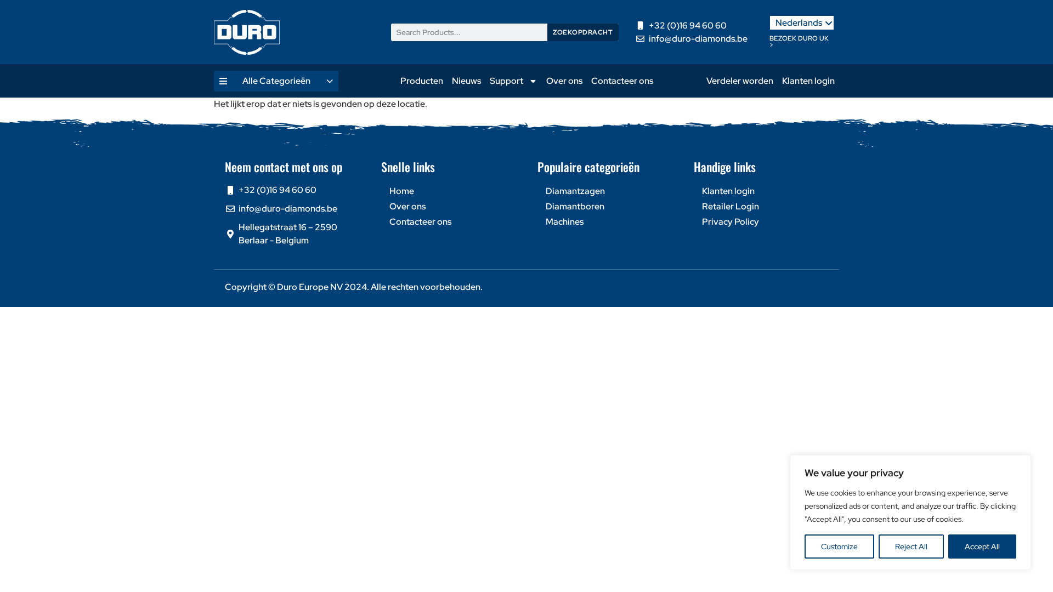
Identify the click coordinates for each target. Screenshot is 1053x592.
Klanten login (808, 81)
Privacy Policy (730, 221)
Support (506, 81)
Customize (839, 546)
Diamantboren (575, 206)
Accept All (982, 546)
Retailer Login (730, 206)
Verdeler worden (739, 81)
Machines (565, 221)
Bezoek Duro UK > (799, 41)
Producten (421, 81)
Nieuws (466, 81)
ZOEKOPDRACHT (583, 32)
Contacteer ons (622, 81)
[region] (910, 512)
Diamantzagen (575, 191)
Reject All (911, 546)
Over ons (564, 81)
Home (401, 191)
